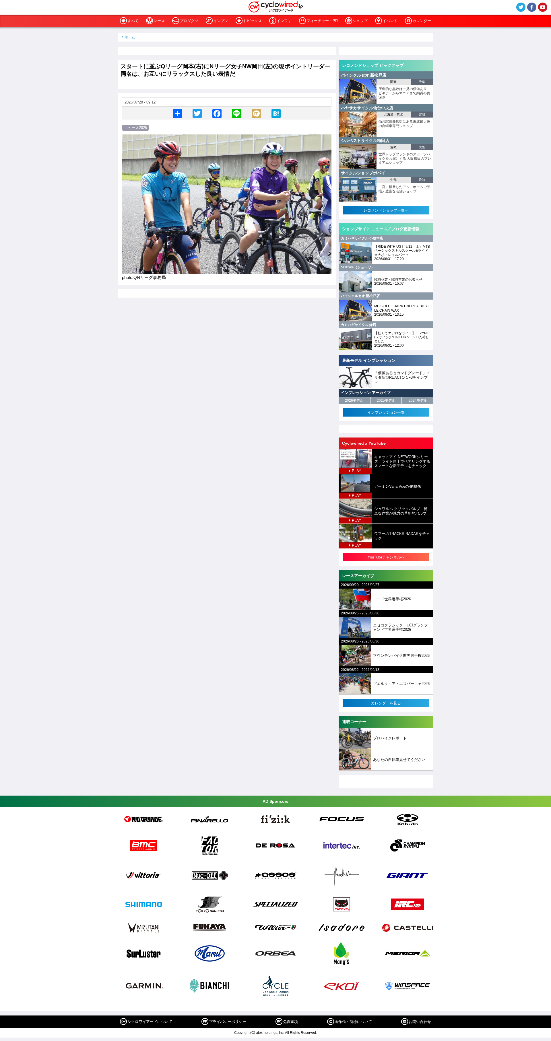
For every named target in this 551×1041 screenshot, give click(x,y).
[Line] (236, 113)
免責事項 (290, 1021)
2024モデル (418, 401)
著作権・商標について (353, 1021)
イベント (390, 21)
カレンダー (421, 21)
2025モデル (386, 401)
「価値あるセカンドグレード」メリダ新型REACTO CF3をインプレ (402, 377)
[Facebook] (217, 113)
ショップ (360, 21)
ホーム (130, 37)
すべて (133, 21)
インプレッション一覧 (386, 412)
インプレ (220, 21)
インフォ (284, 21)
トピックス (252, 21)
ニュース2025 (135, 128)
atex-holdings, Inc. (270, 1033)
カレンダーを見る (386, 703)
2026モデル (354, 401)
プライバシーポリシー (227, 1021)
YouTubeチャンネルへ (386, 557)
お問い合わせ (420, 1021)
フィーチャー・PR (322, 21)
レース (159, 21)
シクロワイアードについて (149, 1021)
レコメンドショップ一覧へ (386, 210)
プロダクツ (189, 21)
